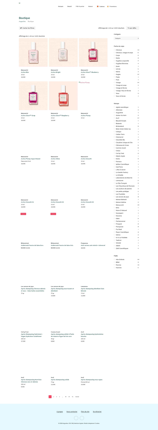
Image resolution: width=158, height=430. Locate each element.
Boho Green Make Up (123, 129)
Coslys (118, 151)
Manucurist (120, 205)
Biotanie (119, 123)
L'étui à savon (120, 170)
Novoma (119, 216)
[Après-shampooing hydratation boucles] (93, 314)
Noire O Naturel (121, 210)
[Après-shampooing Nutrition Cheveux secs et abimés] (33, 359)
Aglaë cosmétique (122, 107)
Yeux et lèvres (120, 96)
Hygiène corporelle (122, 61)
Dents (118, 58)
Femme (118, 265)
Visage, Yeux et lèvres (123, 91)
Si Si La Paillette (121, 237)
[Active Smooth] (93, 139)
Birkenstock (120, 126)
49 (65, 396)
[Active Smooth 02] (63, 182)
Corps (118, 55)
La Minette (119, 175)
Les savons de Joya (122, 197)
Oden (117, 218)
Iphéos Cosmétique (122, 164)
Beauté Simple (121, 121)
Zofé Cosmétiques (122, 248)
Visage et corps (121, 85)
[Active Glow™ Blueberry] (93, 52)
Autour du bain (121, 115)
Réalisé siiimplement (89, 423)
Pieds (118, 77)
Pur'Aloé (119, 229)
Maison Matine (121, 202)
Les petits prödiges (122, 191)
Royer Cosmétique (122, 232)
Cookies (97, 423)
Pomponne (119, 227)
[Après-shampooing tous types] (93, 359)
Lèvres (118, 69)
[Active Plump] (93, 95)
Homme (118, 268)
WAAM (118, 243)
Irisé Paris (119, 167)
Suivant (77, 396)
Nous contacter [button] (71, 411)
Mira (117, 208)
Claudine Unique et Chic (124, 142)
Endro (118, 159)
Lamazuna (119, 180)
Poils (117, 80)
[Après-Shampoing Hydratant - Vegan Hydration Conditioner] (33, 314)
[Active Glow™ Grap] (33, 95)
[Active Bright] (63, 52)
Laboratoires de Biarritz (124, 178)
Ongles (118, 74)
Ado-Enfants (120, 259)
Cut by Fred (120, 153)
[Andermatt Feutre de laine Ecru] (33, 225)
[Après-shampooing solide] (63, 359)
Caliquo (118, 132)
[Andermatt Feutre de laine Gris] (63, 225)
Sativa (118, 235)
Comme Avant (121, 148)
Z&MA (118, 246)
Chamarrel (119, 137)
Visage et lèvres (121, 88)
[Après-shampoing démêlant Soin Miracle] (93, 268)
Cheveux (119, 50)
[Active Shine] (63, 139)
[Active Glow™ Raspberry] (63, 95)
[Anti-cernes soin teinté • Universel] (93, 225)
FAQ (73, 423)
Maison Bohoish (121, 199)
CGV (70, 423)
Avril (117, 118)
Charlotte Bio (120, 140)
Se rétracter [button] (97, 411)
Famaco (118, 161)
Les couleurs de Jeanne (124, 189)
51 (72, 396)
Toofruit (118, 240)
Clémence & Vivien (122, 145)
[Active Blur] (33, 52)
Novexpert (119, 213)
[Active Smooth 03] (93, 182)
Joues (118, 66)
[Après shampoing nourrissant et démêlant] (63, 268)
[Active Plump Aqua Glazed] (33, 139)
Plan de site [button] (85, 411)
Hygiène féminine (122, 63)
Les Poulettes (120, 194)
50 (69, 396)
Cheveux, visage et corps (124, 53)
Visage (118, 82)
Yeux (117, 93)
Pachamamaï (120, 221)
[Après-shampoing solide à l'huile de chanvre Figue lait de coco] (63, 314)
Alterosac (119, 110)
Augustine (22, 21)
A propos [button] (60, 411)
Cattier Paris (120, 134)
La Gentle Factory (122, 172)
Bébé (117, 262)
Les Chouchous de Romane (125, 186)
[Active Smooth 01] (33, 182)
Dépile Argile (120, 156)
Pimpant (119, 224)
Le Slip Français (121, 183)
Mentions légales (78, 423)
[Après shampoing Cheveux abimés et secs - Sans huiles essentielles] (33, 268)
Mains (118, 72)
